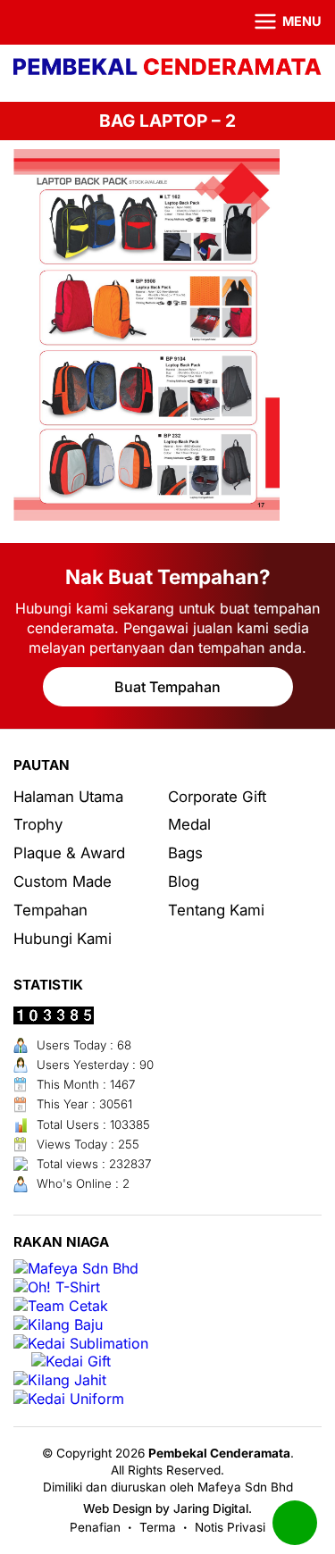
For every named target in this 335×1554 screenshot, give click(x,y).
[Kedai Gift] (71, 1361)
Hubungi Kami (62, 939)
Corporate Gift (217, 797)
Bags (185, 853)
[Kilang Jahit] (59, 1380)
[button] (277, 22)
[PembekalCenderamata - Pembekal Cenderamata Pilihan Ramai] (167, 69)
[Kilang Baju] (58, 1325)
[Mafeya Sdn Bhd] (75, 1268)
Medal (189, 824)
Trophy (38, 824)
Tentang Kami (216, 910)
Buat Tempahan (167, 687)
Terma (157, 1527)
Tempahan (50, 910)
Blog (183, 881)
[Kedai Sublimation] (80, 1343)
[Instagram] (48, 22)
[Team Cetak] (60, 1306)
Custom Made (62, 881)
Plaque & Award (69, 853)
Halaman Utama (68, 797)
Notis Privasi (230, 1527)
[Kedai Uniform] (68, 1399)
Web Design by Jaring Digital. (167, 1508)
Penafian (95, 1527)
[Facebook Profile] (24, 22)
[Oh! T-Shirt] (56, 1287)
